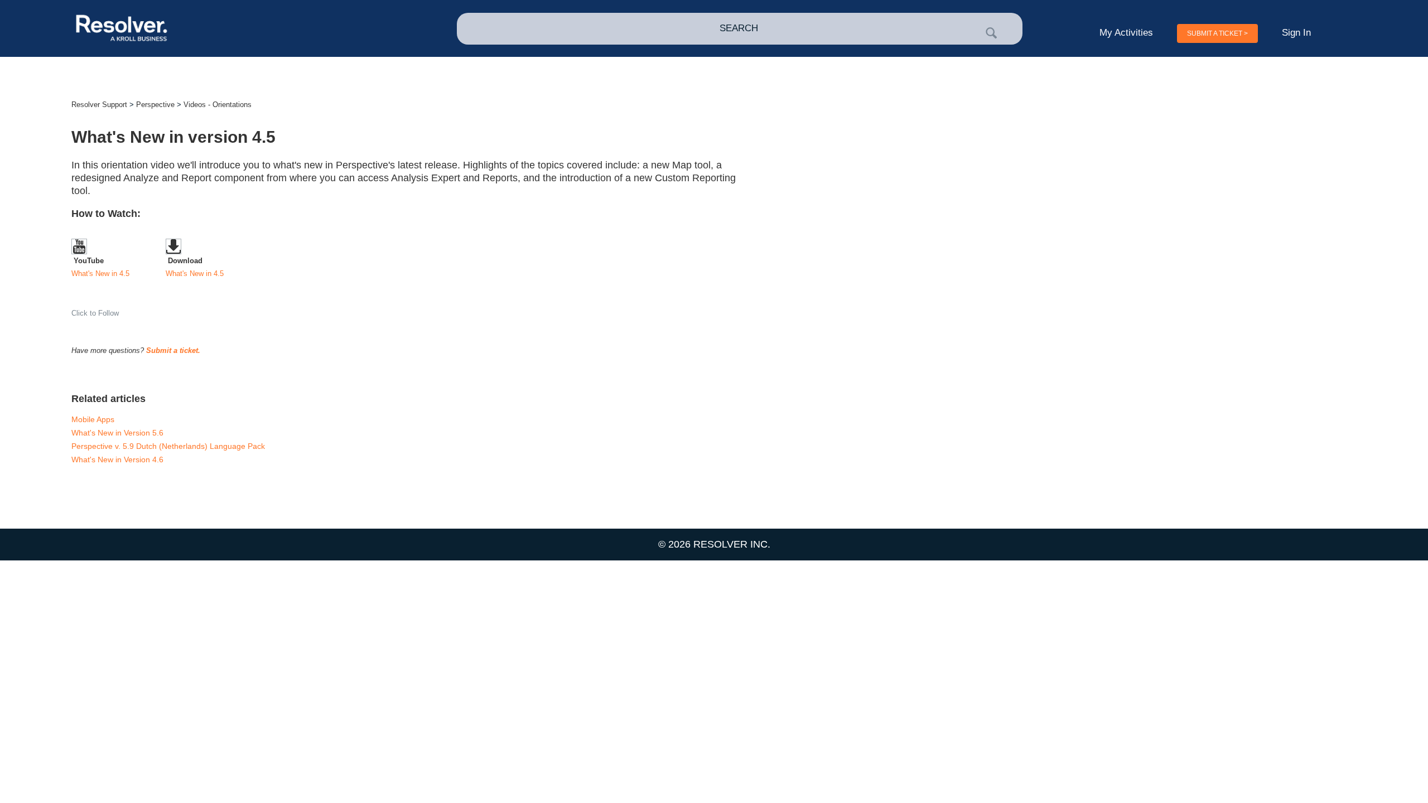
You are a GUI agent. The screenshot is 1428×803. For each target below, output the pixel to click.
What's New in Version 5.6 (117, 432)
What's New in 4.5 (100, 273)
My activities (1126, 32)
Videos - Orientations (218, 104)
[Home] (200, 28)
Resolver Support (99, 104)
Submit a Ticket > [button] (1217, 33)
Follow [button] (108, 313)
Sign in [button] (1296, 32)
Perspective (155, 104)
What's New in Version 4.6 (117, 459)
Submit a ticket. (173, 350)
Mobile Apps (92, 419)
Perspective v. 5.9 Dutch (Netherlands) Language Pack (168, 446)
